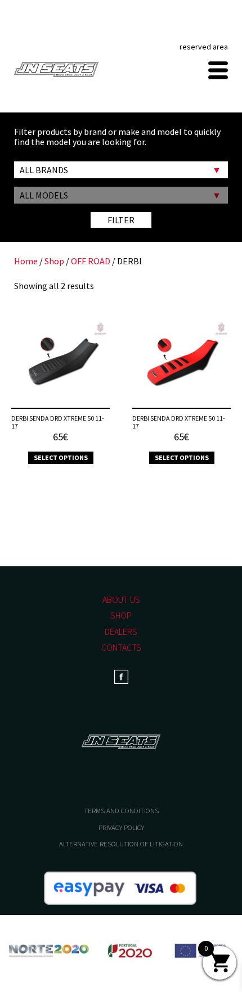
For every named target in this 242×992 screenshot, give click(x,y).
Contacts (121, 647)
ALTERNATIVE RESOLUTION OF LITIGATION (121, 844)
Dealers (121, 631)
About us (121, 599)
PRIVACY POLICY (121, 827)
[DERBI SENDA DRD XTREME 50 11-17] (60, 362)
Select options (61, 457)
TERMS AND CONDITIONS (121, 810)
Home (26, 261)
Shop (54, 261)
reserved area (204, 46)
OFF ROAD (90, 261)
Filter (121, 220)
